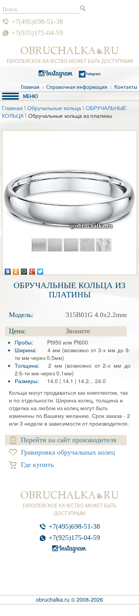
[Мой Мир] (24, 269)
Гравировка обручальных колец (68, 452)
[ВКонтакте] (8, 269)
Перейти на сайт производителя (68, 440)
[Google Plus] (32, 269)
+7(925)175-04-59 (37, 33)
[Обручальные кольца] (69, 50)
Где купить (37, 464)
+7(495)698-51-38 (37, 21)
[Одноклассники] (16, 269)
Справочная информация (76, 87)
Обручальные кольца (54, 108)
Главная (30, 87)
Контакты (125, 87)
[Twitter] (40, 269)
